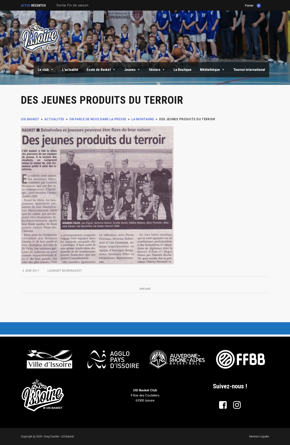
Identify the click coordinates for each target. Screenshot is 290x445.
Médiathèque (210, 69)
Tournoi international (249, 69)
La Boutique (182, 69)
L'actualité (70, 69)
